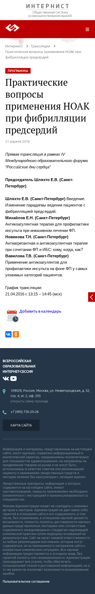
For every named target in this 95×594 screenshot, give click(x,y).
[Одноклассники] (16, 334)
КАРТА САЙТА (21, 425)
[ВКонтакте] (8, 334)
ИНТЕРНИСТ (47, 7)
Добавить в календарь (39, 311)
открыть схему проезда (29, 401)
